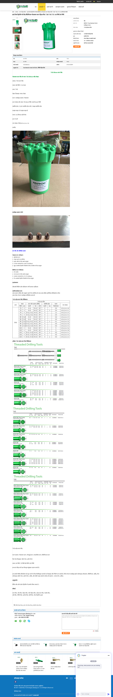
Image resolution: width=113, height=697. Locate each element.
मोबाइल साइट (18, 691)
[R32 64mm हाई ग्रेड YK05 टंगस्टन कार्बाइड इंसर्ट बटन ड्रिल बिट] (45, 645)
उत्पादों (41, 7)
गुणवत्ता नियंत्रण (71, 7)
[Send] (108, 694)
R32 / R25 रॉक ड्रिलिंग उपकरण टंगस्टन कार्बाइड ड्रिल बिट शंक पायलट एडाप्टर (21, 669)
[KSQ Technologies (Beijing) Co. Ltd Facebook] (15, 681)
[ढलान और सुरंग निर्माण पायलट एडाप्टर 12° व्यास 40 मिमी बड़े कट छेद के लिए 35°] (39, 660)
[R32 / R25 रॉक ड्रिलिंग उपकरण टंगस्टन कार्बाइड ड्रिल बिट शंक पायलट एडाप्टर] (22, 660)
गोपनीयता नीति (17, 686)
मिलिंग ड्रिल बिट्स (19, 605)
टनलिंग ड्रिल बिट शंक (73, 666)
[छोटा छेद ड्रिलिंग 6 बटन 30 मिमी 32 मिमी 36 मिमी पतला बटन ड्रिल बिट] (16, 645)
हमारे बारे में (50, 7)
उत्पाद (16, 12)
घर (36, 7)
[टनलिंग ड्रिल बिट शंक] (74, 660)
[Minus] (109, 655)
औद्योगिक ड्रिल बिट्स (37, 605)
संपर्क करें (81, 7)
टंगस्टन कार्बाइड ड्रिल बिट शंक (55, 667)
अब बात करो (88, 1)
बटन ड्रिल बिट (22, 12)
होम (13, 12)
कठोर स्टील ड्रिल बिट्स (27, 605)
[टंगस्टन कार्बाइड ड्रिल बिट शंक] (56, 660)
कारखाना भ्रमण (60, 7)
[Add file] (78, 694)
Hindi (98, 1)
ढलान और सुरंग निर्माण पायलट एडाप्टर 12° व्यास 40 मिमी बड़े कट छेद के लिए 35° (38, 669)
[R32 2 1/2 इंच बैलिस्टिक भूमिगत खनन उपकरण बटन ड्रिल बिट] (75, 645)
